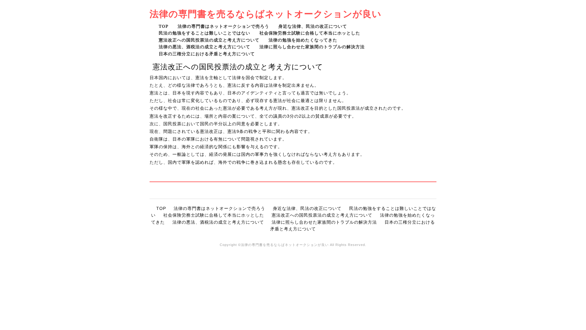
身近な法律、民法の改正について (312, 26)
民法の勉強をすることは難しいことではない (204, 33)
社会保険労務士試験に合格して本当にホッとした (309, 33)
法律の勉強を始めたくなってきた (303, 40)
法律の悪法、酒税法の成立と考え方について (204, 47)
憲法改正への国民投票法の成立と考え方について (209, 40)
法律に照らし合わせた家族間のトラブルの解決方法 (312, 47)
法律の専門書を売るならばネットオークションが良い (266, 13)
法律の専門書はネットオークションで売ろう (223, 26)
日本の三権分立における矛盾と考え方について (207, 54)
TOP (163, 26)
